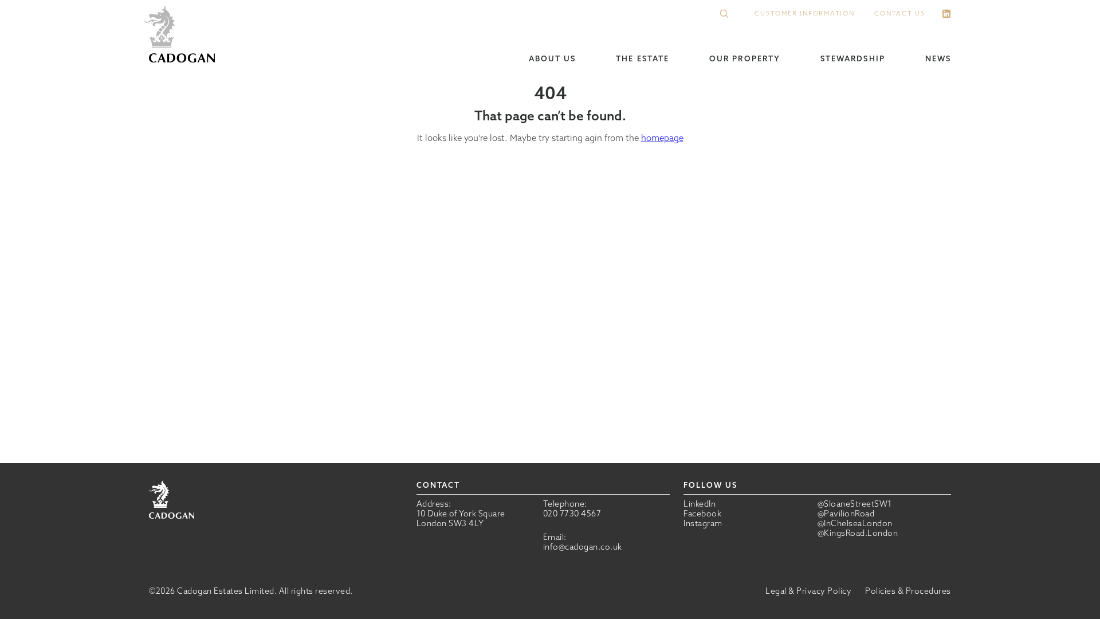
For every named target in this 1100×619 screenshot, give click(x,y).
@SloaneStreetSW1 (855, 504)
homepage (662, 137)
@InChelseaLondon (855, 523)
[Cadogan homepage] (182, 35)
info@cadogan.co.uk (582, 547)
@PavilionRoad (846, 514)
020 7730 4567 (572, 513)
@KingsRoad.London (858, 533)
